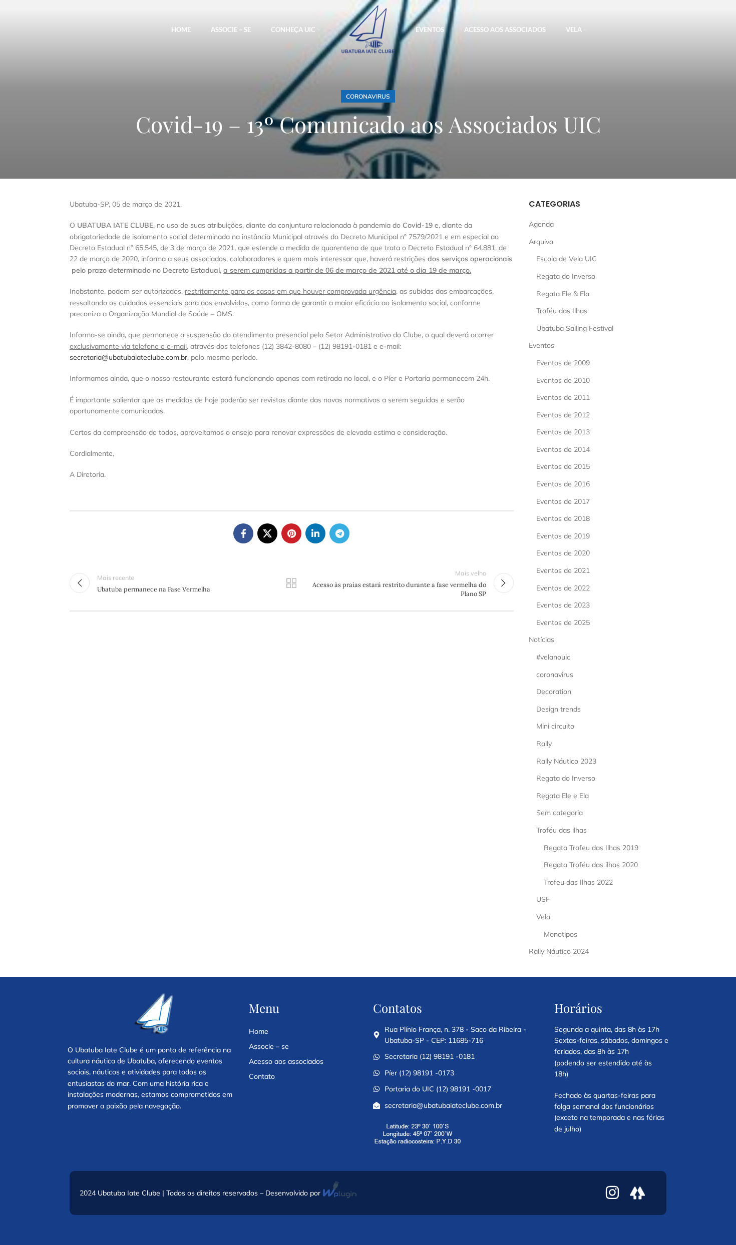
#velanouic (553, 657)
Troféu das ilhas (561, 830)
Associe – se (269, 1046)
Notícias (541, 639)
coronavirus (368, 96)
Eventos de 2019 (563, 535)
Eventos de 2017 (563, 501)
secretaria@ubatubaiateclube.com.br (128, 357)
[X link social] (267, 533)
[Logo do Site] (368, 29)
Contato (262, 1076)
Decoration (553, 691)
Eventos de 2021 (563, 570)
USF (543, 899)
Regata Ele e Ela (562, 795)
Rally (544, 743)
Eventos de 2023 (563, 604)
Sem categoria (559, 812)
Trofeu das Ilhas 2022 (578, 882)
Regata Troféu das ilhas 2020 (591, 864)
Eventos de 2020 (563, 552)
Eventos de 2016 (563, 483)
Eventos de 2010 (563, 380)
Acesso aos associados (286, 1061)
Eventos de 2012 (563, 414)
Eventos (541, 345)
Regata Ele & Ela (562, 293)
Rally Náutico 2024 (559, 951)
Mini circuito (555, 726)
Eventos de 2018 (563, 518)
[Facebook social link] (243, 533)
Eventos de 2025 (563, 622)
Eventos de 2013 (563, 431)
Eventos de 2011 (563, 397)
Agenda (541, 224)
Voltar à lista (291, 583)
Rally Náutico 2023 (566, 761)
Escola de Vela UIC (566, 258)
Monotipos (560, 934)
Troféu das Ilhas (561, 310)
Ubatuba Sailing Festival (574, 328)
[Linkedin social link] (315, 533)
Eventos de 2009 (563, 362)
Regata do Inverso (565, 276)
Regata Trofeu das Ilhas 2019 (591, 847)
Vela (543, 916)
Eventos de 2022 (563, 587)
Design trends (558, 709)
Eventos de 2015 (563, 466)
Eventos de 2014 (563, 449)
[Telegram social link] (339, 533)
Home (258, 1031)
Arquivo (541, 241)
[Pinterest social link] (291, 533)
